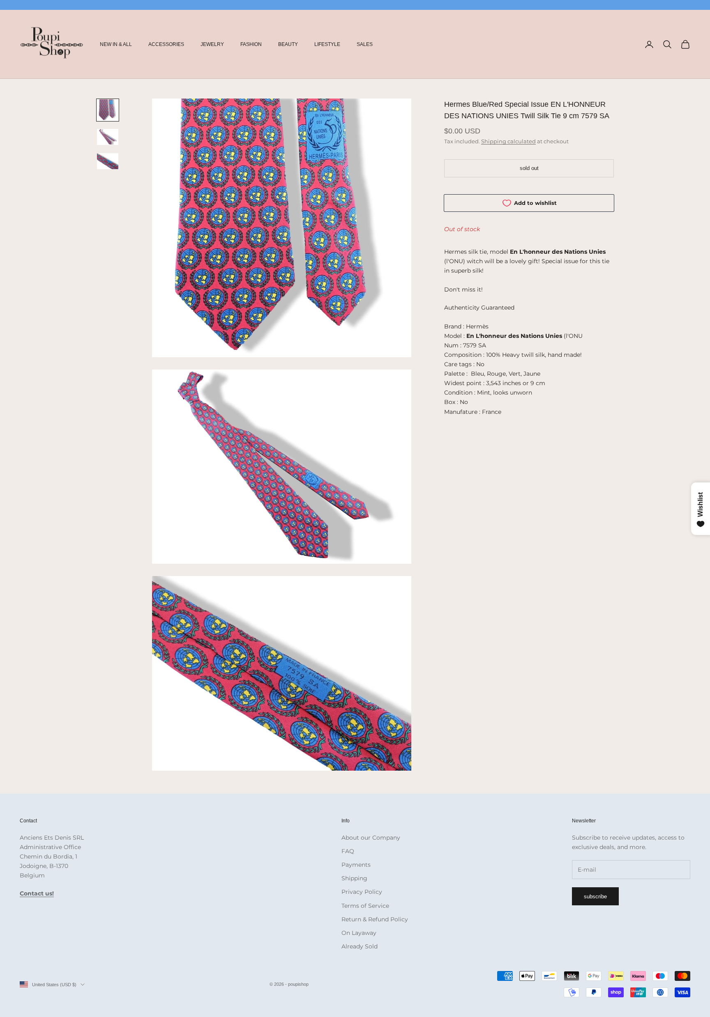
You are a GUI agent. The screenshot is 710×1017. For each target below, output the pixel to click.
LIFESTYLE (327, 44)
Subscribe (595, 896)
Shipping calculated (508, 141)
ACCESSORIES (166, 44)
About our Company (370, 837)
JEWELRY (212, 44)
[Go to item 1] (107, 110)
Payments (356, 864)
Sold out (529, 168)
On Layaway (358, 933)
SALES (365, 44)
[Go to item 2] (107, 137)
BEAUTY (288, 44)
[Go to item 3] (107, 161)
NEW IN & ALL (116, 44)
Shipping (354, 878)
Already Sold (359, 946)
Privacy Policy (361, 891)
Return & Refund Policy (374, 919)
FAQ (347, 851)
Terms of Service (365, 905)
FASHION (251, 44)
